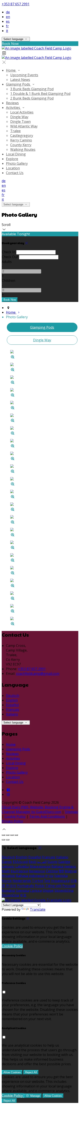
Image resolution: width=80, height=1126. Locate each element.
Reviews (12, 103)
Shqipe (48, 890)
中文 (23, 895)
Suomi (52, 861)
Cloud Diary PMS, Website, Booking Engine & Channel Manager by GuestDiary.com (38, 809)
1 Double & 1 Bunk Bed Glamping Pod (40, 93)
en (8, 16)
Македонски (40, 866)
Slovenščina (63, 890)
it (7, 30)
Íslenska (61, 875)
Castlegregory (21, 135)
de (8, 12)
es (8, 21)
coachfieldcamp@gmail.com (37, 673)
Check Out (10, 257)
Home (11, 70)
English (12, 700)
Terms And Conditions (47, 816)
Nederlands (22, 880)
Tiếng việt (53, 885)
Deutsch (12, 695)
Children (8, 280)
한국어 (11, 885)
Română (8, 890)
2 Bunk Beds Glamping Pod (32, 98)
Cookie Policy (15, 816)
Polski (40, 885)
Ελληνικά (20, 861)
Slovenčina (10, 895)
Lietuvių (8, 866)
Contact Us (14, 172)
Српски (36, 890)
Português (25, 885)
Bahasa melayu (63, 866)
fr (7, 26)
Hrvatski (8, 875)
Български (19, 871)
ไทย (47, 880)
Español (12, 705)
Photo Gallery (17, 163)
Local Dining (16, 154)
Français (12, 709)
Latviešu (22, 866)
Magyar (71, 871)
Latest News (20, 79)
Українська (60, 880)
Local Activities (21, 112)
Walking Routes (22, 149)
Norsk (7, 880)
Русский (68, 885)
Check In (8, 252)
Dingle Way (19, 117)
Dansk (7, 861)
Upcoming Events (24, 75)
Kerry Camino (21, 140)
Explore (12, 158)
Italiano (12, 714)
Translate (37, 909)
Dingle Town (20, 121)
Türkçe (37, 880)
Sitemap (71, 811)
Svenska (22, 890)
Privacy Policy (12, 821)
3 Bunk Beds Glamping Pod (32, 89)
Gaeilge (64, 861)
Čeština (52, 871)
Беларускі (37, 871)
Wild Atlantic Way (24, 126)
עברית (49, 875)
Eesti (32, 861)
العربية (42, 861)
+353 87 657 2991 (15, 4)
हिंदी (61, 871)
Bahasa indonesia (30, 875)
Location (13, 168)
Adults (7, 261)
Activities (13, 107)
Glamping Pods (18, 84)
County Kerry (20, 144)
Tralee (15, 131)
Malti (6, 871)
